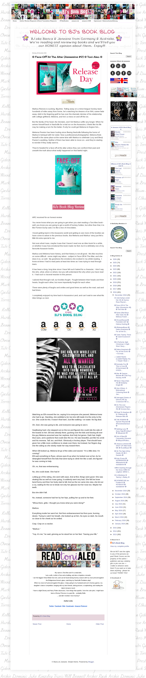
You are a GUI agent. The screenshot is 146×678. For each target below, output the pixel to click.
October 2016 (120, 494)
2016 (115, 292)
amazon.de (75, 21)
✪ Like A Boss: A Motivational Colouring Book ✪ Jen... (121, 391)
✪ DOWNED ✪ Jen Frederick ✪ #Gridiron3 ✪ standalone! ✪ (121, 484)
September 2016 (121, 497)
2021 (115, 276)
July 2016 (119, 504)
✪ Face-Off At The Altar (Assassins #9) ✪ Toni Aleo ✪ (122, 307)
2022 (115, 272)
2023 (115, 269)
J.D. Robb (119, 199)
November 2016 (121, 491)
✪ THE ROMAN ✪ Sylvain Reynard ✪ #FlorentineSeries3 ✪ (122, 423)
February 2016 (120, 520)
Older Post (100, 624)
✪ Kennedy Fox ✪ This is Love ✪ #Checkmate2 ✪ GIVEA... (121, 367)
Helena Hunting (120, 146)
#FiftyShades (64, 21)
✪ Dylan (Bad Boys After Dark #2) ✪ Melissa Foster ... (121, 315)
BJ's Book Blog (118, 543)
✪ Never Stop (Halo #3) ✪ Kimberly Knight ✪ (121, 383)
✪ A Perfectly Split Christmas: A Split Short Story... (121, 344)
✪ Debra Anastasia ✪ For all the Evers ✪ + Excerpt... (122, 352)
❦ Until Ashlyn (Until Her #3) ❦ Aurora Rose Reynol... (122, 300)
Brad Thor (119, 172)
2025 (115, 263)
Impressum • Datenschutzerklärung (106, 21)
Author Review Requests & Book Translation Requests (38, 21)
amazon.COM (86, 21)
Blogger (91, 662)
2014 (115, 531)
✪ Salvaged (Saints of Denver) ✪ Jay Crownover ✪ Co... (122, 400)
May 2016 (119, 510)
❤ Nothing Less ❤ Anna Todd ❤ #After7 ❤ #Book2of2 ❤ (122, 431)
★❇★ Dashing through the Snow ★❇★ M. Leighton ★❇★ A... (122, 470)
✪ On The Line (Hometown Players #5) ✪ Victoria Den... (122, 407)
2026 (115, 259)
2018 (115, 286)
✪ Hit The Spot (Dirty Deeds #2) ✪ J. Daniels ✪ (122, 453)
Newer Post (37, 624)
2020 (115, 279)
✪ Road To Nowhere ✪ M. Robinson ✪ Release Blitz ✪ (122, 414)
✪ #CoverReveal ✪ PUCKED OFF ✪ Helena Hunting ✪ (121, 322)
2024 (115, 266)
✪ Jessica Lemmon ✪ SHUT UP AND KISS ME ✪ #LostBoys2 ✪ (122, 446)
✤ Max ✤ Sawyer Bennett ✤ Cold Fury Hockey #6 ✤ (122, 376)
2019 (115, 282)
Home (15, 21)
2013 (115, 534)
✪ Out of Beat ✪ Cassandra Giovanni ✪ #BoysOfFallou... (122, 438)
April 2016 (119, 514)
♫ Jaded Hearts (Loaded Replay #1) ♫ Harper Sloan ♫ (122, 359)
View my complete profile (119, 546)
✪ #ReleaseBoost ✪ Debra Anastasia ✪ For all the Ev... (122, 329)
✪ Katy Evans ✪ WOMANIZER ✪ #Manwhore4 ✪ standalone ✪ (121, 461)
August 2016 (120, 501)
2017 (115, 289)
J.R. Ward (119, 181)
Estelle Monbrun (120, 136)
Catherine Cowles (121, 190)
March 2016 (119, 517)
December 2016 (121, 295)
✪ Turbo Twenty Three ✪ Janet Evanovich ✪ (122, 337)
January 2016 (120, 524)
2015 (115, 528)
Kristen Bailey (120, 208)
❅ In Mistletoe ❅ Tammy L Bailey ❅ (122, 476)
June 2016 (119, 507)
